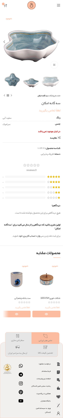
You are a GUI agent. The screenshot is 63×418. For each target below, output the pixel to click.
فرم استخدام (46, 371)
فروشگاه (52, 96)
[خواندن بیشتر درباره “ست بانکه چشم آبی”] (17, 314)
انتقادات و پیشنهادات (44, 378)
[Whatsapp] (20, 366)
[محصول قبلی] (11, 95)
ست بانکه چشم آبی (22, 298)
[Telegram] (20, 374)
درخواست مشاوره (45, 364)
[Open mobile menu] (58, 5)
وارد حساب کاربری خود (29, 235)
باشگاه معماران (46, 401)
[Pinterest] (20, 392)
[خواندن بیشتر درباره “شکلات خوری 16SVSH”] (46, 314)
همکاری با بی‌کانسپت (43, 393)
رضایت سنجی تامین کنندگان (41, 386)
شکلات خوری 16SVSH (50, 298)
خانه (58, 96)
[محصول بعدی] (4, 95)
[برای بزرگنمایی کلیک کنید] (54, 64)
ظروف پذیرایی (47, 153)
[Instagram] (20, 383)
